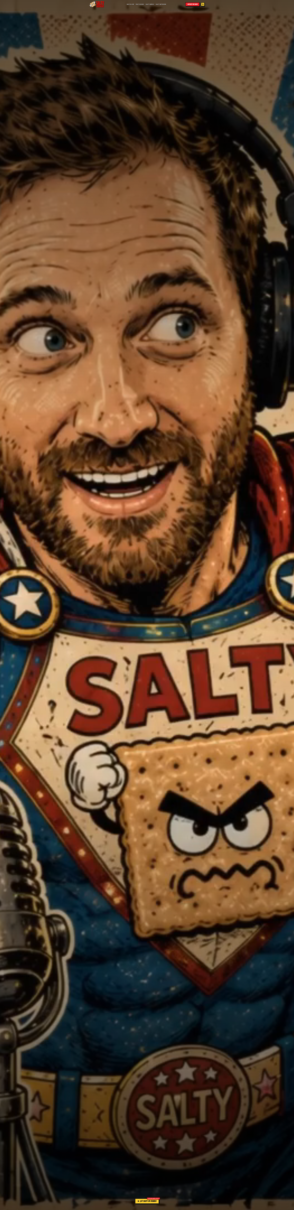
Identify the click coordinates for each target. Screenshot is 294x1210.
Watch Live (130, 4)
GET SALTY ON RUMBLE (148, 1201)
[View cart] (203, 4)
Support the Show (192, 4)
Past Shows (140, 4)
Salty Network (161, 4)
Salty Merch (150, 4)
